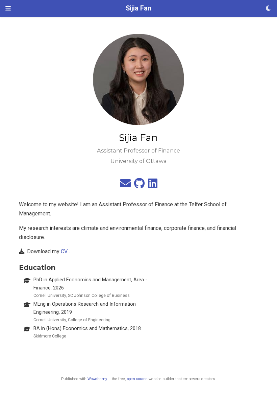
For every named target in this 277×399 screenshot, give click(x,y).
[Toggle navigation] (8, 8)
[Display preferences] (269, 9)
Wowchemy (97, 379)
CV (64, 251)
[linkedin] (152, 185)
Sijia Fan (138, 8)
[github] (139, 185)
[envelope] (125, 185)
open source (137, 379)
